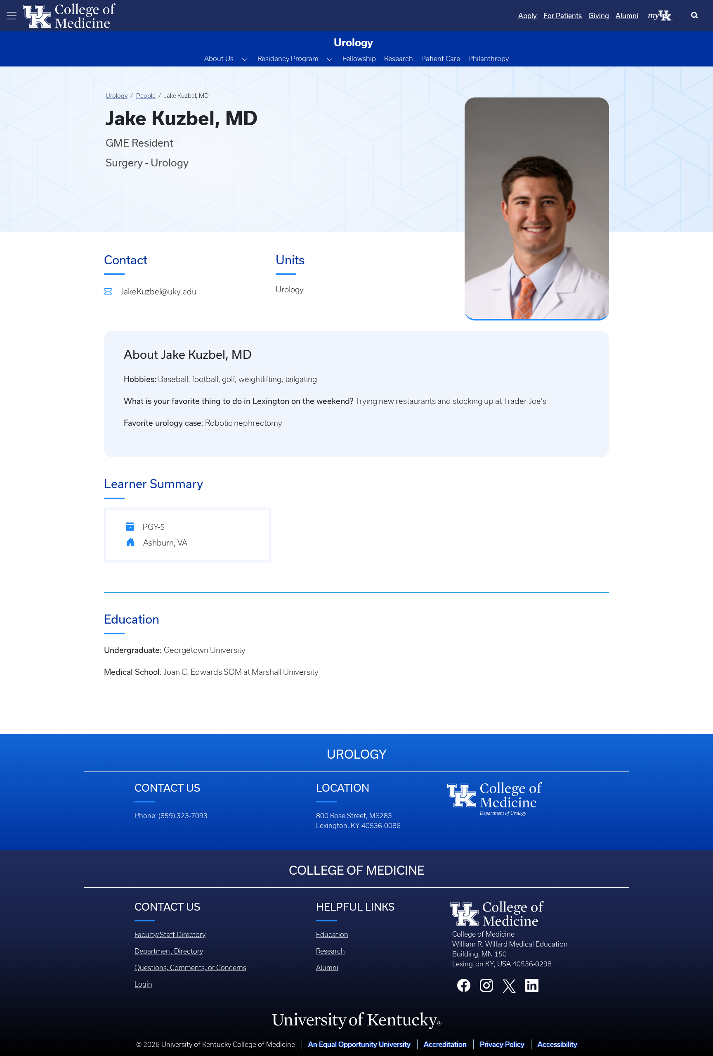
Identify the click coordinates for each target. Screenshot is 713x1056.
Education (332, 934)
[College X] (509, 985)
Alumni (627, 15)
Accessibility (557, 1044)
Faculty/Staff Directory (170, 934)
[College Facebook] (463, 988)
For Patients (562, 15)
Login (143, 984)
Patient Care (440, 58)
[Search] (696, 15)
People (146, 96)
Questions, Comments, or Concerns (190, 967)
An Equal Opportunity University (359, 1044)
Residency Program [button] (288, 58)
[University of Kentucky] (356, 1020)
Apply (527, 15)
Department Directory (169, 951)
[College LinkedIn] (531, 988)
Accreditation (445, 1044)
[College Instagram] (486, 988)
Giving (598, 15)
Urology (116, 96)
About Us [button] (219, 58)
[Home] (69, 15)
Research (398, 58)
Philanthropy (488, 58)
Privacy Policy (502, 1044)
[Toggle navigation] (11, 15)
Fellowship (359, 58)
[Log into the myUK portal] (660, 15)
